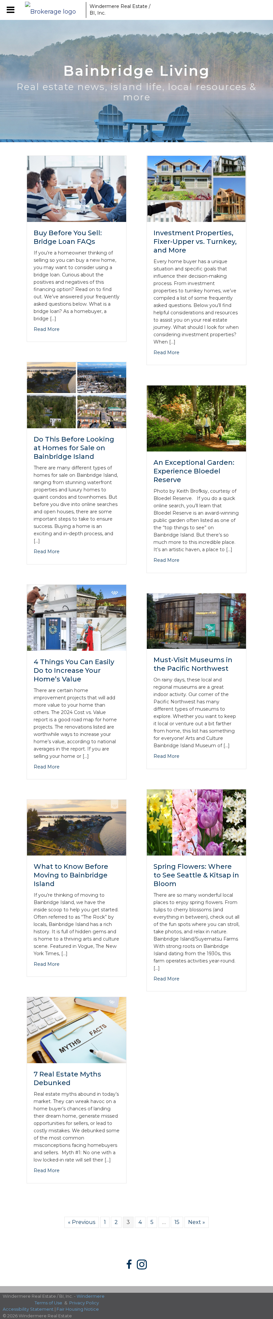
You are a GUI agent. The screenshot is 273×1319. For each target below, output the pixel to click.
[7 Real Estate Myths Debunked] (76, 1030)
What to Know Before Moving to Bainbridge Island (71, 875)
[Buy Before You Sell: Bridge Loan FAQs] (76, 188)
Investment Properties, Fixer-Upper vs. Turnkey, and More (195, 241)
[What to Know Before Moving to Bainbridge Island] (76, 827)
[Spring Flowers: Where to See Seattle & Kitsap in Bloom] (196, 822)
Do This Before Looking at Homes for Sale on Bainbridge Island (74, 447)
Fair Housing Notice (78, 1309)
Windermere (91, 1296)
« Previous (81, 1222)
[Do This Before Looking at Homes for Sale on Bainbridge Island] (76, 395)
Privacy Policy (84, 1302)
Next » (196, 1222)
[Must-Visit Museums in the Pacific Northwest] (196, 621)
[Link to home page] (54, 10)
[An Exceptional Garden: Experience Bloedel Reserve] (196, 418)
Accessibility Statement (28, 1309)
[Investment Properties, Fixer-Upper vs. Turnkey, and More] (196, 188)
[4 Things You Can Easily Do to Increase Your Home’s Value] (76, 617)
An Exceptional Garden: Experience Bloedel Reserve (193, 471)
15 (176, 1222)
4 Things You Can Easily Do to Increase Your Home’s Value (74, 670)
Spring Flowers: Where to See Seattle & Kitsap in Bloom (196, 875)
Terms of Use (48, 1302)
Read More (47, 329)
